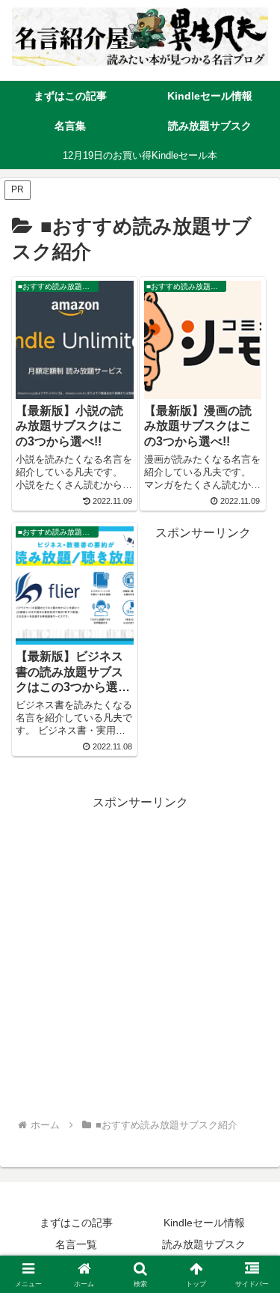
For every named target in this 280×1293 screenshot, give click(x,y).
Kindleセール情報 (204, 1223)
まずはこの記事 (76, 1223)
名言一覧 (76, 1244)
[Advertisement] (140, 954)
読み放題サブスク (204, 1244)
